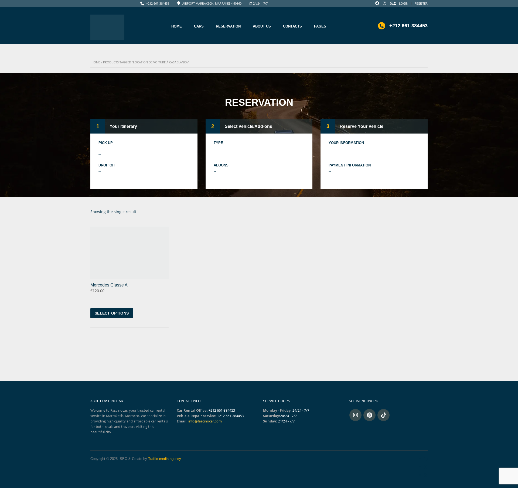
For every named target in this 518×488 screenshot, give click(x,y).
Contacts (292, 26)
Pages (320, 26)
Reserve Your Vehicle (361, 126)
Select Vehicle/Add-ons (248, 126)
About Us (262, 26)
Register (421, 3)
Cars (199, 26)
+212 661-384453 (157, 3)
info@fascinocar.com (205, 421)
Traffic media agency (164, 459)
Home (176, 26)
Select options (112, 313)
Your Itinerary (123, 126)
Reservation (228, 26)
